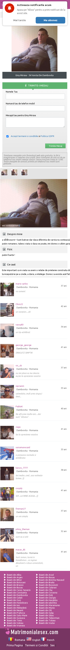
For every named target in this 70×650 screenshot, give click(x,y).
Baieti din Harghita (48, 600)
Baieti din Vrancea (16, 625)
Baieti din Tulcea (47, 620)
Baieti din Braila (46, 582)
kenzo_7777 (22, 468)
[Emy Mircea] (4, 172)
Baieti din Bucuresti (48, 585)
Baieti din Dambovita (17, 595)
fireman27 (21, 509)
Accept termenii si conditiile (24, 136)
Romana (19, 639)
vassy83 (19, 325)
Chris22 (19, 304)
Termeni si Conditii (36, 645)
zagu (18, 427)
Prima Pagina (15, 645)
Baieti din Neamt (15, 610)
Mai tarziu (19, 20)
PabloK (19, 406)
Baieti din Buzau (15, 587)
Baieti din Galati (14, 597)
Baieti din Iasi (13, 605)
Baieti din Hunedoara (17, 602)
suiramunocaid (23, 447)
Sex (52, 645)
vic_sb (19, 365)
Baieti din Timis (14, 620)
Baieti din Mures (47, 608)
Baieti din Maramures (49, 605)
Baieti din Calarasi (48, 587)
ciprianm (20, 386)
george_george (23, 345)
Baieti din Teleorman (49, 618)
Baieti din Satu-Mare (17, 615)
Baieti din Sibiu (46, 615)
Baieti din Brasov (15, 585)
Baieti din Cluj (45, 590)
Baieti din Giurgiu (47, 597)
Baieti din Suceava (16, 618)
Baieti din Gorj (14, 600)
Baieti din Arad (46, 575)
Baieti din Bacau (47, 577)
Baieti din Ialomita (48, 602)
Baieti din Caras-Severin (19, 590)
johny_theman (23, 529)
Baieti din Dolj (46, 595)
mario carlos (22, 284)
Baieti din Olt (45, 610)
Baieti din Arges (15, 577)
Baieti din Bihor (14, 580)
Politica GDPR (47, 136)
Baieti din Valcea (15, 623)
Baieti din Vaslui (47, 623)
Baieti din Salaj (46, 613)
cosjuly (19, 488)
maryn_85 (20, 550)
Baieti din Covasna (48, 592)
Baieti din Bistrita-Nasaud (51, 580)
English (35, 640)
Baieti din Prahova (16, 613)
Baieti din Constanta (17, 592)
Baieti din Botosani (16, 582)
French (50, 640)
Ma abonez (50, 20)
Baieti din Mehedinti (17, 608)
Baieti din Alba (14, 575)
